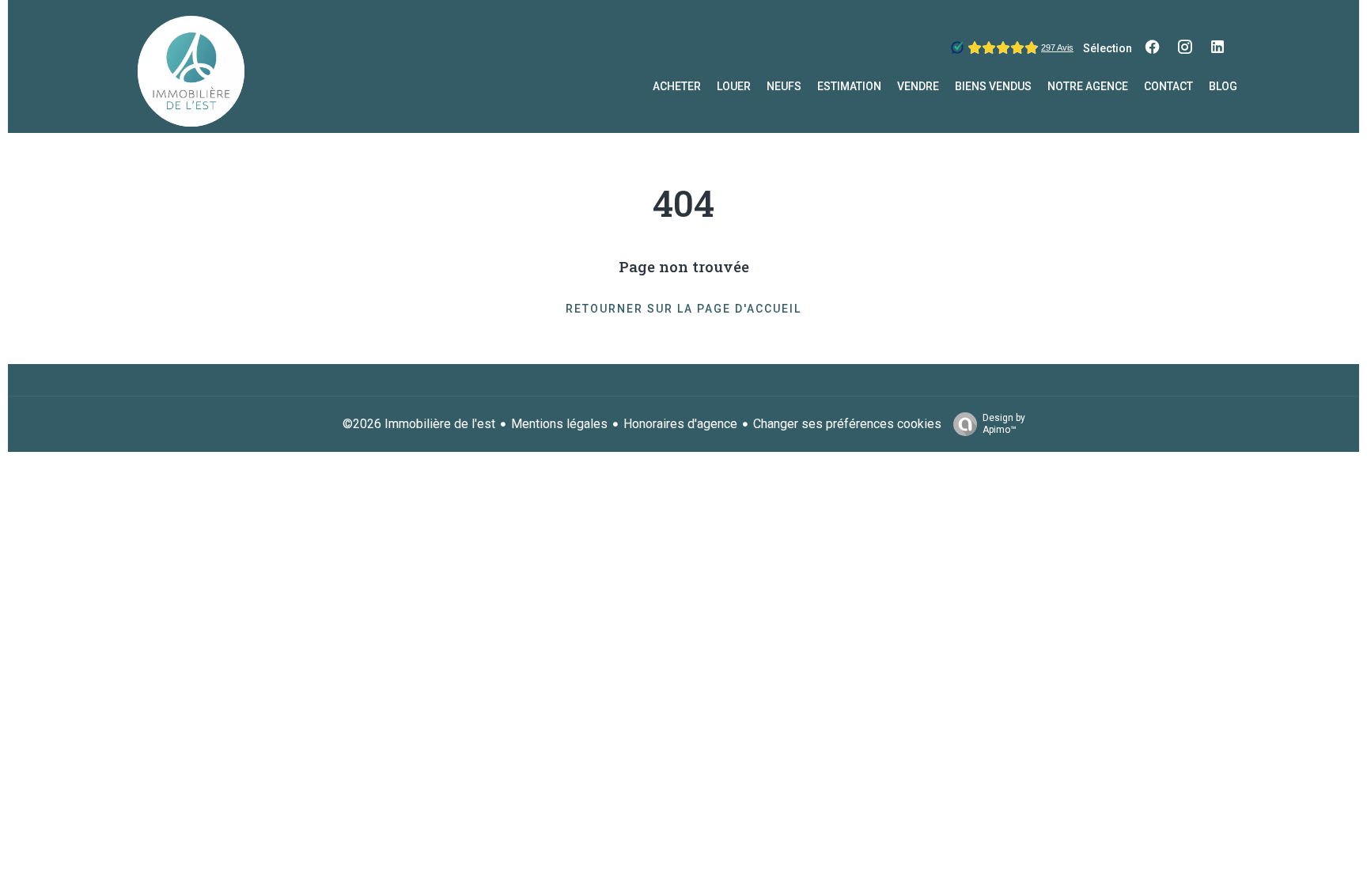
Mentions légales (559, 423)
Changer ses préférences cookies (847, 423)
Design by (1004, 423)
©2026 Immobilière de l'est (419, 423)
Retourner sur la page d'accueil (683, 308)
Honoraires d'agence (680, 423)
